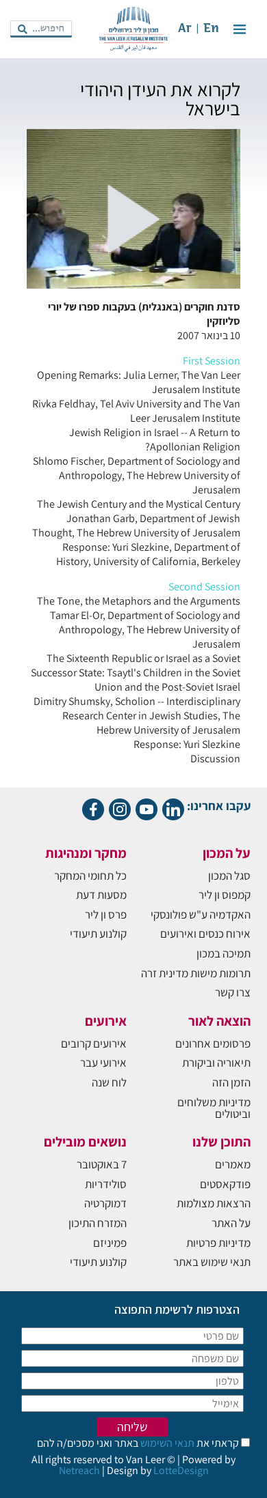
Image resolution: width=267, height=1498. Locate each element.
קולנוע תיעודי (98, 933)
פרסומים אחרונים (213, 1043)
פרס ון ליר (106, 914)
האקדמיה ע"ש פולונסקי (201, 914)
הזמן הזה (231, 1082)
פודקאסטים (225, 1184)
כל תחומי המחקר (90, 875)
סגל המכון (229, 875)
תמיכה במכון (223, 953)
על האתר (231, 1222)
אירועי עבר (103, 1062)
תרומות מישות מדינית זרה (196, 973)
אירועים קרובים (94, 1043)
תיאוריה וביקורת (216, 1062)
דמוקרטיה (105, 1203)
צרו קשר (233, 992)
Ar (185, 29)
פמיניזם (110, 1242)
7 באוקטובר (102, 1164)
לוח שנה (109, 1082)
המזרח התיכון (97, 1222)
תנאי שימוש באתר (212, 1261)
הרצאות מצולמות (214, 1203)
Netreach (79, 1470)
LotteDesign (181, 1470)
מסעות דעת (101, 894)
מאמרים (233, 1164)
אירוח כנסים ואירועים (205, 933)
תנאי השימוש (166, 1443)
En (211, 29)
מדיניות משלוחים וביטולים (214, 1108)
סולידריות (106, 1184)
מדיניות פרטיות (218, 1242)
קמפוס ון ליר (225, 894)
